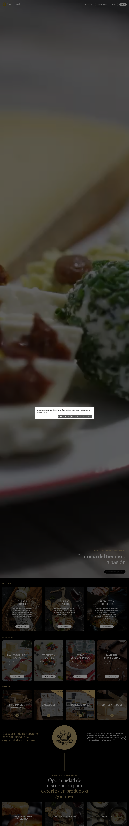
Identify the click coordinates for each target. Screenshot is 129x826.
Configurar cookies (63, 416)
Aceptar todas (87, 416)
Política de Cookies (42, 412)
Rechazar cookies (76, 416)
